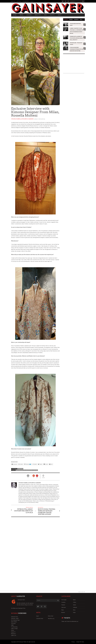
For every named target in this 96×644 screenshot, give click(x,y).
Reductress (13, 633)
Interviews (29, 15)
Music (45, 15)
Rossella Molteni (33, 470)
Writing (21, 15)
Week (71, 19)
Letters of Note (14, 628)
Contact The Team (80, 641)
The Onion (13, 623)
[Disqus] (35, 536)
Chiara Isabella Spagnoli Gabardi (22, 119)
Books (74, 599)
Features (63, 604)
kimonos (22, 470)
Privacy (73, 641)
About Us (13, 1)
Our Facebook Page (15, 620)
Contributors (26, 1)
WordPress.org (51, 618)
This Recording (14, 627)
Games (74, 604)
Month (76, 19)
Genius (12, 630)
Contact (32, 1)
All (81, 19)
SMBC (12, 625)
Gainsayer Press (22, 608)
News (74, 610)
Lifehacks (75, 607)
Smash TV (13, 632)
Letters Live (13, 635)
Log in (37, 616)
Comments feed (39, 618)
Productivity (38, 15)
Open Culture (14, 621)
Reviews (59, 15)
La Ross (26, 470)
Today (66, 19)
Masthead (19, 1)
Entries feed (50, 616)
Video (74, 612)
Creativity (52, 15)
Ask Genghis (63, 599)
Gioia (17, 470)
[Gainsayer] (48, 8)
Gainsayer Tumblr (15, 618)
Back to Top (81, 591)
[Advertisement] (73, 64)
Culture (14, 15)
